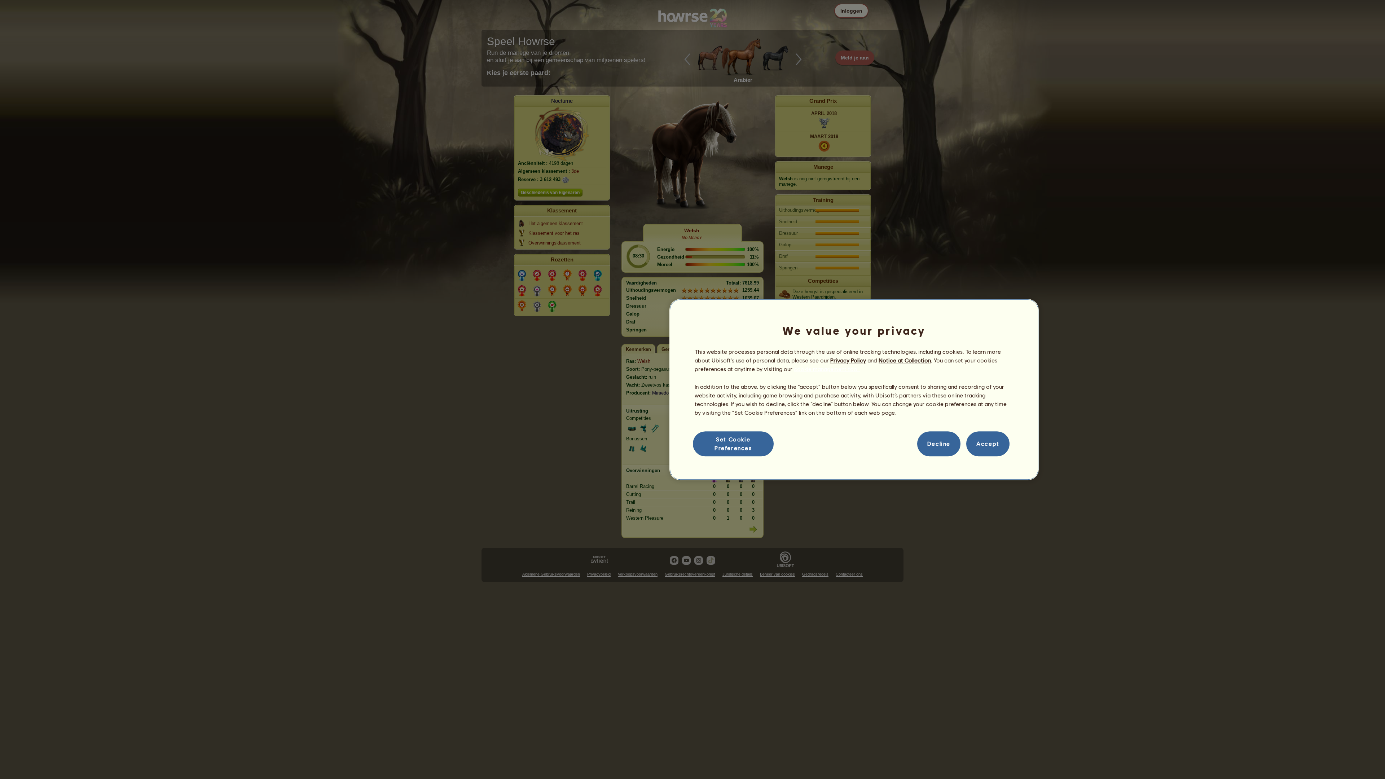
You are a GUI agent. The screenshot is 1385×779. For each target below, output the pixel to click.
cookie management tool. (827, 369)
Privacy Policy (848, 360)
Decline (938, 443)
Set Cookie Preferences (733, 443)
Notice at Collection (905, 360)
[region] (854, 389)
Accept (987, 443)
